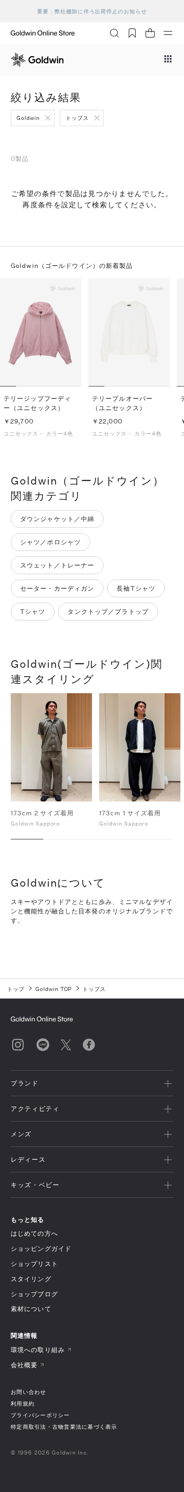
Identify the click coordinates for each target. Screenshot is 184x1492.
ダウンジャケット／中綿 (57, 518)
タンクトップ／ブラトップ (107, 611)
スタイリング (31, 1278)
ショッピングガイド (41, 1248)
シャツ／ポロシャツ (50, 542)
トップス (77, 117)
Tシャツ (32, 611)
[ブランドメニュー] (168, 59)
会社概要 (24, 1364)
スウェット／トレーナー (57, 565)
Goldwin (28, 117)
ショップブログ (34, 1294)
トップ (16, 988)
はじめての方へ (34, 1233)
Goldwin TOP (53, 988)
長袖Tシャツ (136, 588)
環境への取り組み (38, 1349)
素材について (31, 1308)
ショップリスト (34, 1263)
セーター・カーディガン (57, 588)
